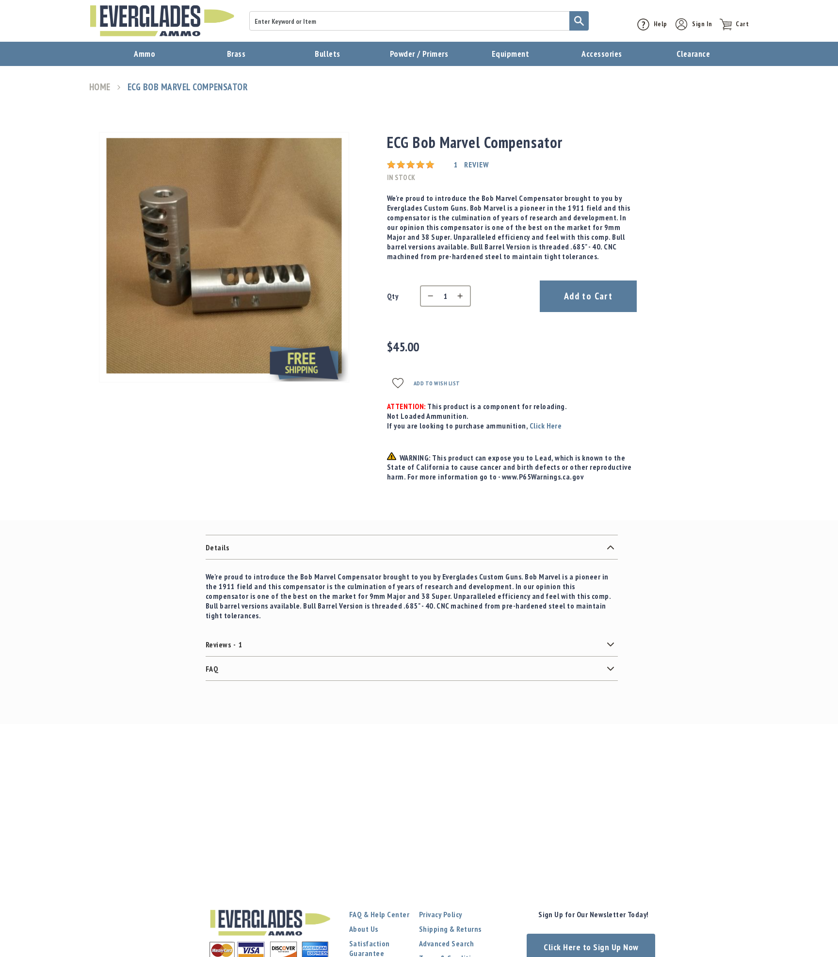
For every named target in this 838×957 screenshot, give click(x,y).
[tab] (412, 547)
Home (100, 87)
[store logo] (162, 21)
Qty (392, 296)
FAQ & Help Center (379, 914)
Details (217, 547)
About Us (363, 929)
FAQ (212, 669)
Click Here (546, 425)
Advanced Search (446, 943)
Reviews (224, 644)
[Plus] (462, 296)
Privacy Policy (440, 914)
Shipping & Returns (450, 929)
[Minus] (428, 296)
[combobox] (419, 21)
